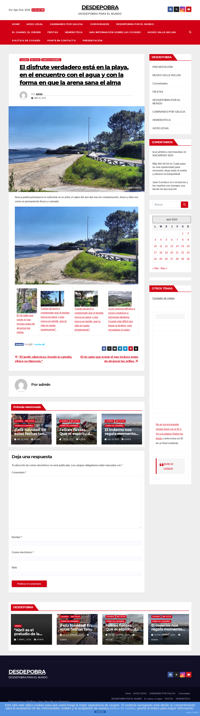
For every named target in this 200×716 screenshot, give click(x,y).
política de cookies (122, 708)
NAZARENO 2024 (162, 155)
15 (182, 246)
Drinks (18, 626)
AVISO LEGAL (34, 24)
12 (166, 246)
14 (177, 246)
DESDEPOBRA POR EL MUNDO (135, 24)
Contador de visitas (163, 298)
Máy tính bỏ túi (160, 163)
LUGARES (24, 60)
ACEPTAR (100, 712)
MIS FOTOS (35, 60)
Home (16, 24)
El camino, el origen (26, 32)
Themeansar (63, 701)
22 (182, 252)
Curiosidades (99, 24)
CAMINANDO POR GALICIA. (66, 24)
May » (164, 268)
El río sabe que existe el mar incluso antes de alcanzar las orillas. (26, 324)
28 (177, 259)
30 (188, 259)
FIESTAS (53, 32)
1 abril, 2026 (24, 639)
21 (177, 252)
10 (155, 246)
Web (14, 567)
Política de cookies (26, 40)
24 (155, 259)
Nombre (17, 537)
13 (171, 246)
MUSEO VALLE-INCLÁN (162, 32)
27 (171, 259)
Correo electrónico (23, 552)
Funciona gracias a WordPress (23, 701)
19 (166, 252)
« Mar (155, 268)
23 (188, 252)
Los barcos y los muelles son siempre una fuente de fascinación (170, 185)
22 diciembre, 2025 (119, 635)
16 (188, 246)
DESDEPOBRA (100, 7)
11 (161, 246)
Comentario (19, 472)
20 (171, 252)
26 (166, 259)
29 (182, 259)
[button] (190, 32)
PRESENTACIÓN (92, 40)
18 (160, 252)
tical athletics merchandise (167, 152)
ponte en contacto (61, 40)
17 (155, 252)
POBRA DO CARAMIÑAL (51, 60)
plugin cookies (192, 712)
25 (160, 259)
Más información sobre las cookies (115, 32)
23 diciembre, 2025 (74, 635)
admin (39, 94)
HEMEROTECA (73, 32)
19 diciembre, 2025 (165, 635)
